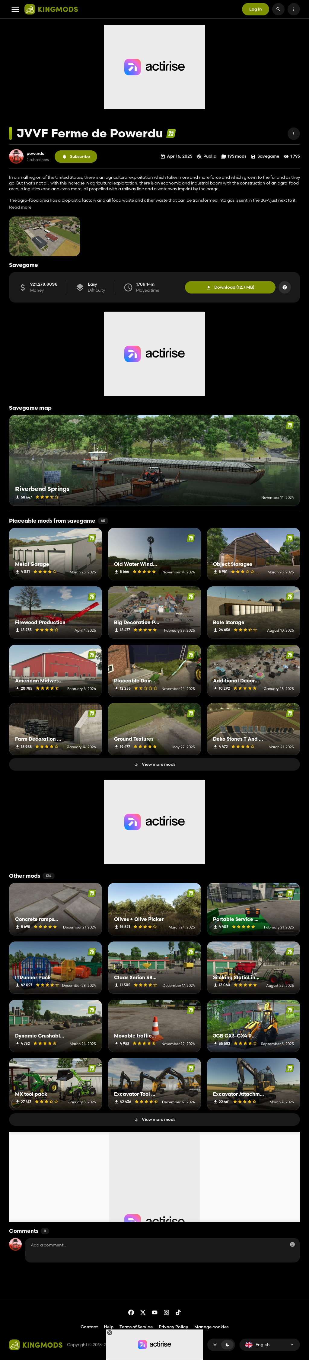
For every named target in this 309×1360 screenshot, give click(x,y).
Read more (20, 207)
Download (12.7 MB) (234, 287)
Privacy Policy (173, 1327)
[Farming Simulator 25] (171, 133)
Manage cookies (211, 1327)
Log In (255, 9)
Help (108, 1327)
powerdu (35, 153)
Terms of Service (136, 1327)
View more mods (158, 764)
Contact (89, 1327)
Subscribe (80, 156)
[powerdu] (16, 156)
